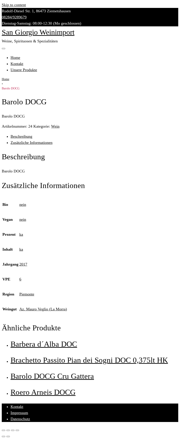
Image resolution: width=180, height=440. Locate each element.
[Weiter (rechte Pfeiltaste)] (8, 436)
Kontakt (17, 64)
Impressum (19, 413)
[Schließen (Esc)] (3, 430)
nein (22, 204)
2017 (23, 264)
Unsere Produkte (24, 70)
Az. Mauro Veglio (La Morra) (43, 309)
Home (15, 57)
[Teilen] (8, 430)
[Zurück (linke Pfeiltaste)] (3, 436)
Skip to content (14, 5)
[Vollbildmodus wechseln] (12, 430)
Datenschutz (20, 419)
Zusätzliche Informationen (31, 142)
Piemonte (26, 294)
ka (21, 234)
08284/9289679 (14, 17)
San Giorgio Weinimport (38, 32)
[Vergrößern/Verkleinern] (17, 430)
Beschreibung (21, 136)
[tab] (94, 136)
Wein (55, 126)
